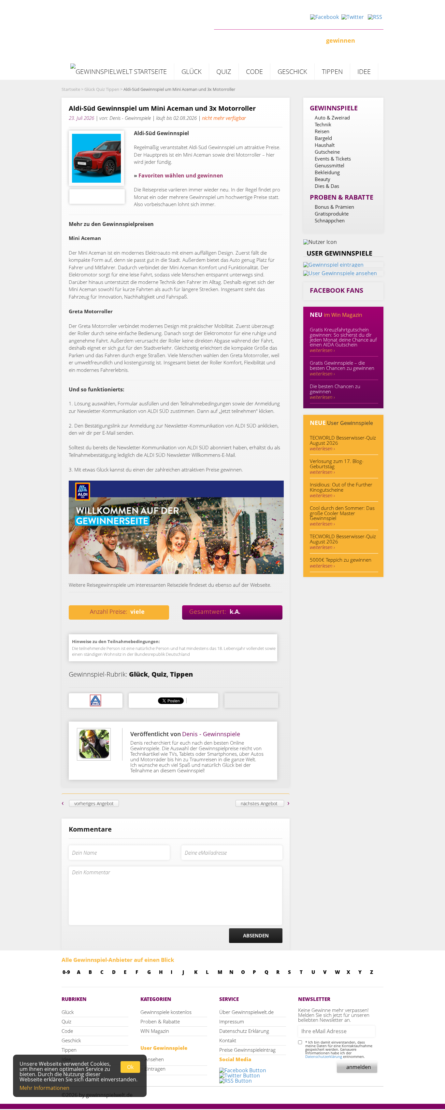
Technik (323, 124)
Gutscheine (327, 151)
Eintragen (155, 1069)
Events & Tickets (333, 158)
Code (254, 71)
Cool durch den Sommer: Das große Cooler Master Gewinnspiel (342, 516)
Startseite (71, 89)
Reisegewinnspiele (106, 585)
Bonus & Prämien (334, 207)
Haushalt (325, 145)
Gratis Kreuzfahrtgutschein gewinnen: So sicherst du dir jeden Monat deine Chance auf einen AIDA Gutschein (343, 339)
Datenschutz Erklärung (244, 1031)
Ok (130, 1067)
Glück (191, 71)
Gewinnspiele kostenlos (166, 1012)
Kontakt (227, 1040)
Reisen (322, 131)
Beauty (322, 179)
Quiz (223, 71)
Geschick (292, 71)
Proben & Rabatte (160, 1021)
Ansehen (154, 1059)
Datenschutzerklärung (323, 1056)
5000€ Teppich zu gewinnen (340, 562)
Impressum (231, 1021)
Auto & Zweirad (332, 117)
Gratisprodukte (332, 213)
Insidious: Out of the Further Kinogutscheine (341, 490)
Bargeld (323, 138)
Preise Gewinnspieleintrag (247, 1050)
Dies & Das (327, 186)
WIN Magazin (154, 1031)
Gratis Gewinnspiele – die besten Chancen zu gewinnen (342, 368)
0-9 (66, 972)
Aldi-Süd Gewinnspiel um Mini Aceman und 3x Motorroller (162, 108)
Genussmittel (329, 165)
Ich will (224, 40)
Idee (364, 71)
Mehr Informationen (44, 1087)
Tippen (332, 71)
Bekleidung (327, 172)
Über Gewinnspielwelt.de (246, 1012)
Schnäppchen (330, 220)
